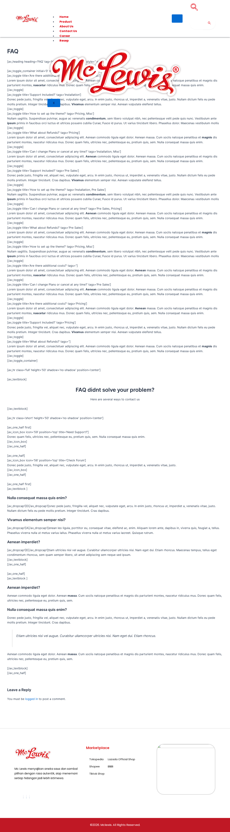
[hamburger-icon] (177, 18)
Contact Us (68, 31)
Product (65, 22)
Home (63, 17)
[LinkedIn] (26, 797)
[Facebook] (23, 797)
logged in (31, 699)
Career (64, 36)
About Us (66, 26)
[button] (194, 7)
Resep (64, 41)
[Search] (209, 23)
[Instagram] (29, 797)
